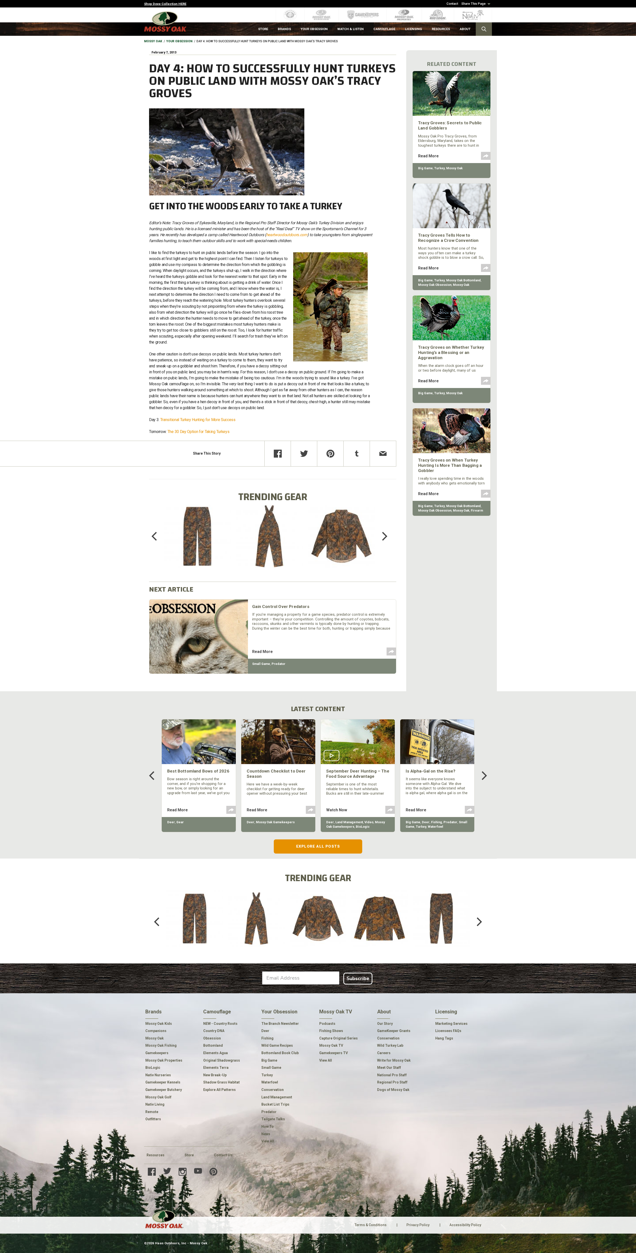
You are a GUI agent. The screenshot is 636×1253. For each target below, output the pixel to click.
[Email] (383, 453)
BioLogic (363, 826)
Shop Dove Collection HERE (165, 4)
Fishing (436, 822)
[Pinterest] (330, 453)
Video (368, 822)
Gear (180, 822)
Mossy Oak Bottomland (463, 280)
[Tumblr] (357, 453)
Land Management (349, 822)
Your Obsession (179, 41)
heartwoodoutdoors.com (286, 234)
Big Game (425, 168)
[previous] (158, 536)
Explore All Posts (318, 846)
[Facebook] (278, 453)
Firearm (477, 510)
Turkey (439, 168)
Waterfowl (435, 826)
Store (189, 1155)
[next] (381, 536)
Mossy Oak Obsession (434, 285)
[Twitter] (304, 453)
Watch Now (336, 810)
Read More (262, 651)
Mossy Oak (153, 41)
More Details (197, 542)
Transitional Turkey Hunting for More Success (198, 419)
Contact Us (223, 1155)
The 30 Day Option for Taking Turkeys (198, 431)
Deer (171, 822)
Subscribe (358, 978)
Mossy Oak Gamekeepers (275, 822)
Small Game (261, 664)
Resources (155, 1155)
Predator (278, 664)
